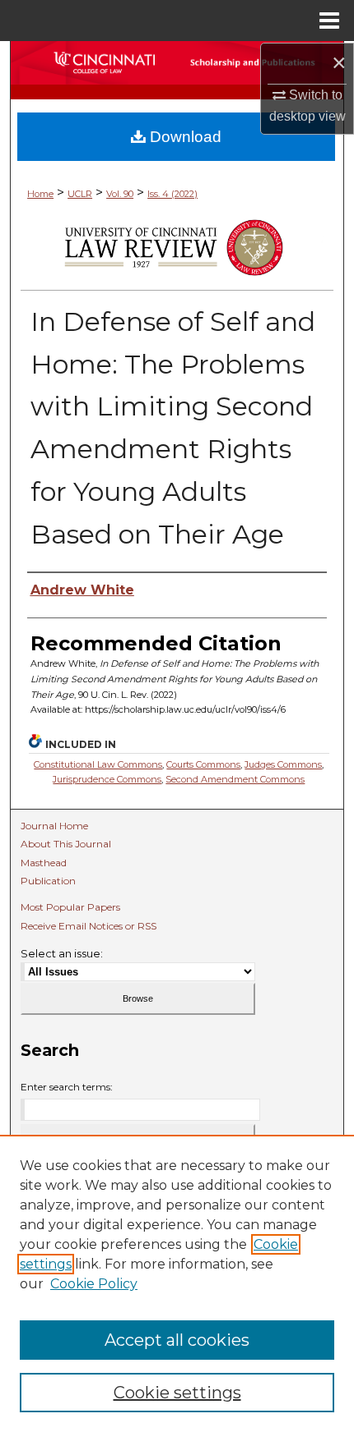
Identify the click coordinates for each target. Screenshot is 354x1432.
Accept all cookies (177, 1340)
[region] (177, 1283)
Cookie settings (177, 1392)
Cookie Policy (93, 1284)
